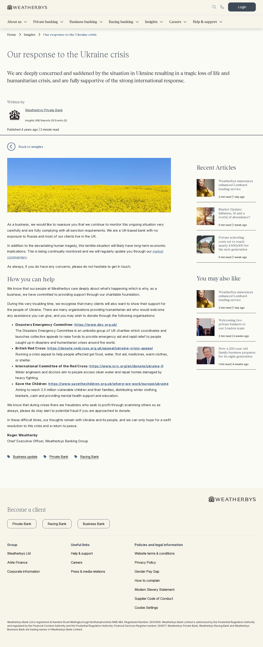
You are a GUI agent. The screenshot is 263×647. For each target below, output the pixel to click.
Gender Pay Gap (147, 571)
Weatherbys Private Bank (44, 110)
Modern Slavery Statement (154, 589)
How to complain (147, 580)
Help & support (205, 22)
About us (14, 22)
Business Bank (94, 524)
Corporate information (23, 571)
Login (242, 7)
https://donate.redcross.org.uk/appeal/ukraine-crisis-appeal (100, 348)
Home (11, 34)
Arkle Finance (17, 562)
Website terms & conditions (155, 553)
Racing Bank (57, 524)
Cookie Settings (146, 608)
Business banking (83, 22)
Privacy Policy (145, 562)
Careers (175, 22)
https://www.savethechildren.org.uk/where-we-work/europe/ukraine (108, 384)
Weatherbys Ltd (19, 553)
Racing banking (121, 22)
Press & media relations (88, 571)
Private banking (45, 22)
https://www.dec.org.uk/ (95, 325)
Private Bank (21, 524)
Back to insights (30, 146)
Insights (151, 22)
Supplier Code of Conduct (154, 598)
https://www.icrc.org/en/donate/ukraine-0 (126, 366)
